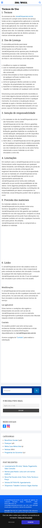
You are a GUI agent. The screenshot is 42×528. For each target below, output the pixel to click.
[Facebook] (4, 426)
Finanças (7, 443)
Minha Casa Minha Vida (12, 446)
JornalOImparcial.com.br (24, 16)
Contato (20, 337)
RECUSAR (11, 522)
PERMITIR (30, 522)
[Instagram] (8, 426)
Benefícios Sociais (11, 440)
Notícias (7, 449)
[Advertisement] (21, 245)
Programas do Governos (13, 452)
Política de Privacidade (25, 518)
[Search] (36, 390)
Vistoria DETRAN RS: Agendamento (17, 482)
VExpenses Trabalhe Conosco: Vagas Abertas (21, 486)
